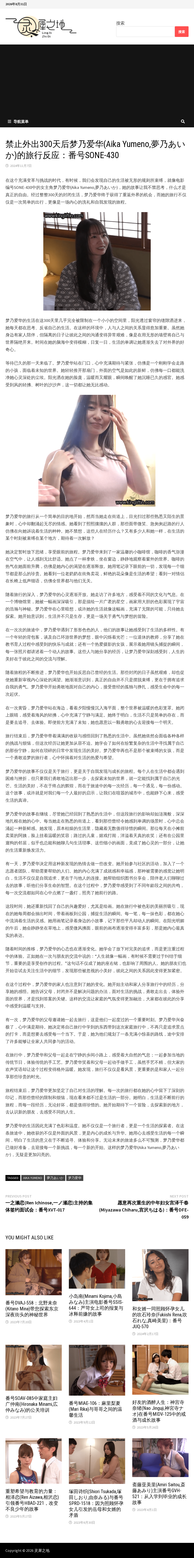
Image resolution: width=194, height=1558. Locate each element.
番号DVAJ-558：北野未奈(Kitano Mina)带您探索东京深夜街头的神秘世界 (31, 1309)
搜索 (120, 23)
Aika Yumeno (32, 1178)
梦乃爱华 (74, 1178)
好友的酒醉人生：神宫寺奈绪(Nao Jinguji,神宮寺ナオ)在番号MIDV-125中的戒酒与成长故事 (159, 1411)
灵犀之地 (41, 1550)
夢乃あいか (55, 1178)
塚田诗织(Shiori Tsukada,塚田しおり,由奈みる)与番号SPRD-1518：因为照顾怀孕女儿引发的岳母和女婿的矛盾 (96, 1503)
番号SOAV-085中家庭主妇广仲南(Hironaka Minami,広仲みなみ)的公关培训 (31, 1404)
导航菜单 (21, 121)
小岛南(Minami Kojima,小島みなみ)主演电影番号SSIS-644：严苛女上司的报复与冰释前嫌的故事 (96, 1305)
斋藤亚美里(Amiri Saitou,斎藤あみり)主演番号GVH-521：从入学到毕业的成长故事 (159, 1493)
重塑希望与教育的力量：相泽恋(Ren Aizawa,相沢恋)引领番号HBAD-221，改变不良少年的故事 (32, 1500)
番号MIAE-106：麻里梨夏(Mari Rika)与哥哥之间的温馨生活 (95, 1409)
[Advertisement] (97, 80)
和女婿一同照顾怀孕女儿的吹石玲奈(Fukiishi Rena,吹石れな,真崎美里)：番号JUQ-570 (159, 1317)
